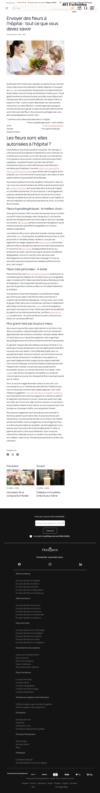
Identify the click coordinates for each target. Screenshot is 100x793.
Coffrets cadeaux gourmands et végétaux (34, 704)
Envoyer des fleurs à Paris (27, 587)
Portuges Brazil (61, 787)
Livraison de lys (22, 682)
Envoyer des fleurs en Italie (28, 639)
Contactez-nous (23, 725)
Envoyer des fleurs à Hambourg (29, 593)
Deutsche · (42, 783)
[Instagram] (50, 564)
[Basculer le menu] (7, 8)
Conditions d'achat (24, 759)
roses (19, 236)
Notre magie (21, 741)
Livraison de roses (24, 679)
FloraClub (20, 722)
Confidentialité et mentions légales (31, 763)
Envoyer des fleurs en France (28, 636)
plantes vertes (45, 242)
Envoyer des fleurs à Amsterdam (30, 614)
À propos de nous (23, 719)
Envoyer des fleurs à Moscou (28, 618)
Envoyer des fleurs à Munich (28, 608)
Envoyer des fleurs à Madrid (28, 580)
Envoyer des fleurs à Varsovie (28, 611)
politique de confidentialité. (57, 536)
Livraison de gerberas (25, 685)
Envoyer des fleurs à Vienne (28, 605)
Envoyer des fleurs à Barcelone (29, 590)
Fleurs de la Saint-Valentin (27, 667)
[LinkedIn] (80, 564)
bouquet (24, 222)
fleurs (11, 90)
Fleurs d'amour (22, 658)
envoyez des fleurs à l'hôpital (39, 392)
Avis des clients (22, 744)
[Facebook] (19, 564)
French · (33, 783)
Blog (18, 747)
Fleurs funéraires (23, 664)
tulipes (38, 306)
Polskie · (57, 783)
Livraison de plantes (24, 692)
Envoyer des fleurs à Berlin (27, 584)
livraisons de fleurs (18, 188)
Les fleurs (58, 392)
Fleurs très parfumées (53, 125)
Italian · (51, 783)
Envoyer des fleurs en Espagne (29, 633)
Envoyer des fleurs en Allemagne (30, 630)
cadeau (10, 373)
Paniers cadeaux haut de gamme (30, 707)
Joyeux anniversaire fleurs (27, 654)
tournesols (26, 248)
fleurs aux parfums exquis (37, 273)
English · (65, 783)
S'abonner (50, 531)
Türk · (33, 787)
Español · (26, 783)
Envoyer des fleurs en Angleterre (30, 642)
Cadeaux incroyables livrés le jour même (48, 494)
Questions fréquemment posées (30, 729)
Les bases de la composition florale (18, 494)
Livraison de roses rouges (27, 689)
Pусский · (74, 783)
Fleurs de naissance (24, 661)
